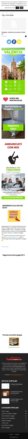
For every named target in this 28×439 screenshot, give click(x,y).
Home (3, 12)
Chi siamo (11, 434)
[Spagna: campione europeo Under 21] (14, 24)
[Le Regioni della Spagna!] (5, 386)
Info (21, 7)
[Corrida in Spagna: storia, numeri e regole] (5, 401)
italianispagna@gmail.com (12, 237)
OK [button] (17, 7)
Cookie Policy (5, 246)
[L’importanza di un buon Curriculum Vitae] (5, 393)
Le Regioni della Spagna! (16, 384)
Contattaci (17, 434)
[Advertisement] (15, 318)
